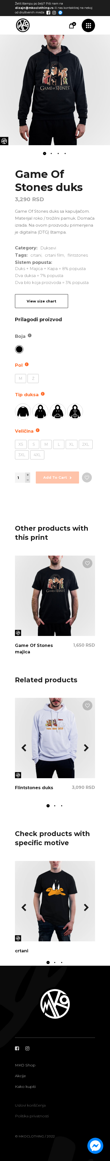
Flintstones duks (34, 787)
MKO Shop (25, 1065)
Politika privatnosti (32, 1116)
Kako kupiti (25, 1086)
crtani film (54, 255)
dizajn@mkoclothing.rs (34, 8)
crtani (35, 255)
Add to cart (55, 477)
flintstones (78, 255)
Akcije (20, 1075)
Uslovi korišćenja (30, 1105)
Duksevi (48, 247)
